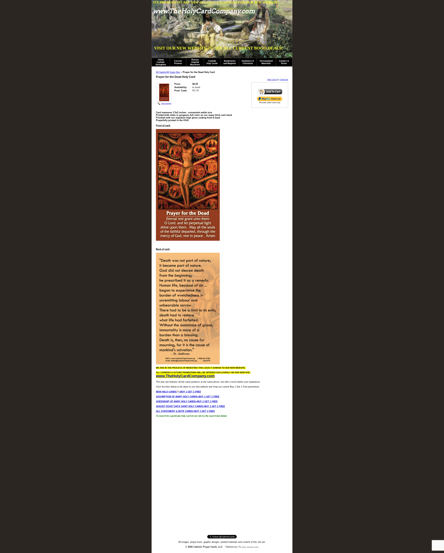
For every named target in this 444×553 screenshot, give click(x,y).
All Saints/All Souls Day (168, 72)
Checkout (284, 80)
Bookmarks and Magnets (229, 62)
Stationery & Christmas (248, 62)
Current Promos (178, 62)
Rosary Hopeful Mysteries (195, 62)
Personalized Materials (266, 62)
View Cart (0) (272, 80)
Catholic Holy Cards (212, 62)
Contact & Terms (284, 62)
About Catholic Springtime (160, 62)
